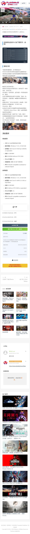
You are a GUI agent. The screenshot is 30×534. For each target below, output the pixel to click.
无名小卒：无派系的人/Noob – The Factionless (21, 300)
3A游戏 (4, 29)
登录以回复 (26, 351)
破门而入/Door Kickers (24, 280)
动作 (9, 29)
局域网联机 (19, 29)
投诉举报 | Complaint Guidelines (19, 525)
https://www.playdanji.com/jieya (17, 366)
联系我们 (9, 525)
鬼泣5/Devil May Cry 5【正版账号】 (12, 483)
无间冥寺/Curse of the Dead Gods (11, 422)
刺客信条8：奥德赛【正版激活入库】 (12, 452)
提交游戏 (3, 525)
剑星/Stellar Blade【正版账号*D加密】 (13, 408)
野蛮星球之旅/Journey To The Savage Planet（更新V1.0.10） (8, 322)
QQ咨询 (15, 260)
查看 (25, 233)
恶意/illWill (5, 332)
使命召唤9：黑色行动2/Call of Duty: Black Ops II (8, 300)
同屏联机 (13, 29)
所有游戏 (25, 29)
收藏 (21, 26)
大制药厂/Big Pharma (8, 279)
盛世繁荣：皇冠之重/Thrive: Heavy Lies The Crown (22, 334)
